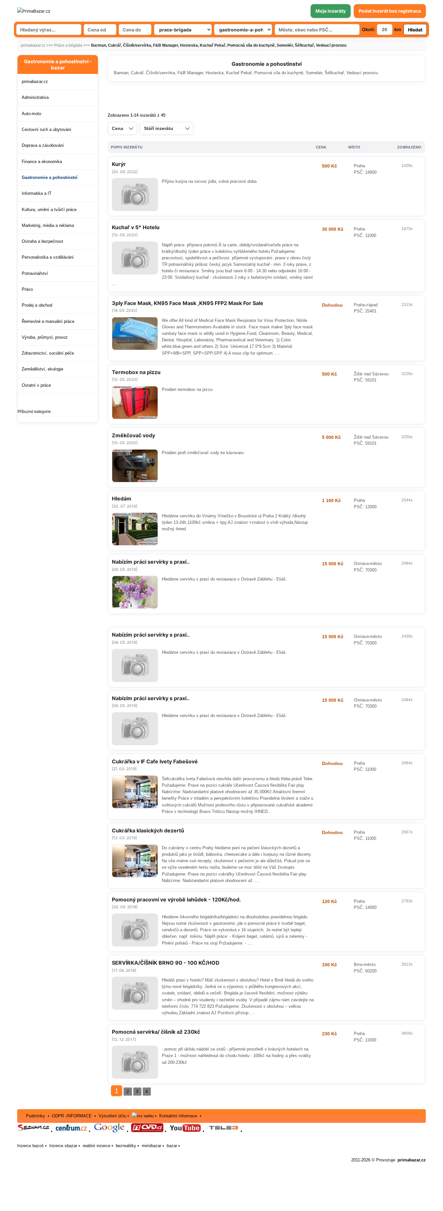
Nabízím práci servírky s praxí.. (151, 561)
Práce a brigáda (68, 45)
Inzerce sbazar (63, 1145)
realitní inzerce (96, 1145)
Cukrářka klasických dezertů (148, 830)
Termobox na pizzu (136, 372)
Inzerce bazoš (30, 1145)
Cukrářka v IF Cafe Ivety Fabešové (155, 761)
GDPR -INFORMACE (72, 1115)
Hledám (121, 498)
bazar (172, 1145)
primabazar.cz (33, 45)
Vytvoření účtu (112, 1115)
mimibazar (151, 1145)
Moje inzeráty (331, 11)
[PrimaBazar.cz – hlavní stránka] (55, 11)
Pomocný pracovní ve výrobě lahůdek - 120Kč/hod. (176, 899)
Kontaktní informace (178, 1115)
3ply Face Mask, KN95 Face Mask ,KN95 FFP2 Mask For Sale (187, 303)
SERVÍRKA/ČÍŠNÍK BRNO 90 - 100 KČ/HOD (166, 962)
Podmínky (35, 1115)
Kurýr (119, 164)
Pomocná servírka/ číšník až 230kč (156, 1032)
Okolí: (368, 29)
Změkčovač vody (133, 435)
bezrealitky (126, 1145)
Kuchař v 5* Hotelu (136, 227)
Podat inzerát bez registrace (390, 11)
